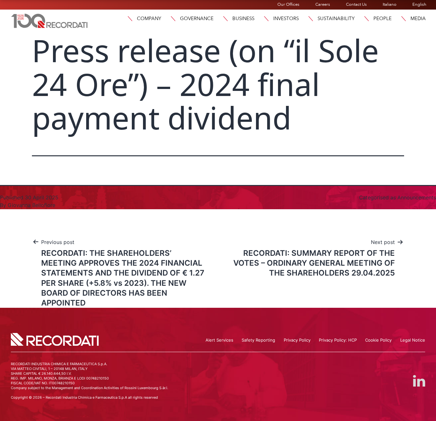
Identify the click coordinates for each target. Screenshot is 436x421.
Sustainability (336, 18)
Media (418, 18)
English (419, 4)
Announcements (416, 197)
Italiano (389, 4)
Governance (197, 18)
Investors (286, 18)
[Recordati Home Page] (49, 20)
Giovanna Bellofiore (31, 205)
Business (243, 18)
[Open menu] (130, 19)
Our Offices (288, 4)
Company (149, 18)
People (382, 18)
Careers (322, 4)
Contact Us (356, 4)
